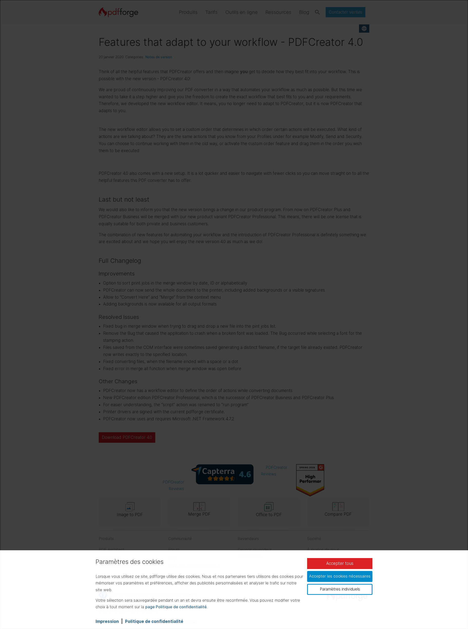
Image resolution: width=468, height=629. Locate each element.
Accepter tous (339, 563)
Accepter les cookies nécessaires (339, 576)
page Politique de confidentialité (176, 606)
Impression (107, 621)
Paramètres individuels (340, 589)
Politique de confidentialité (154, 621)
